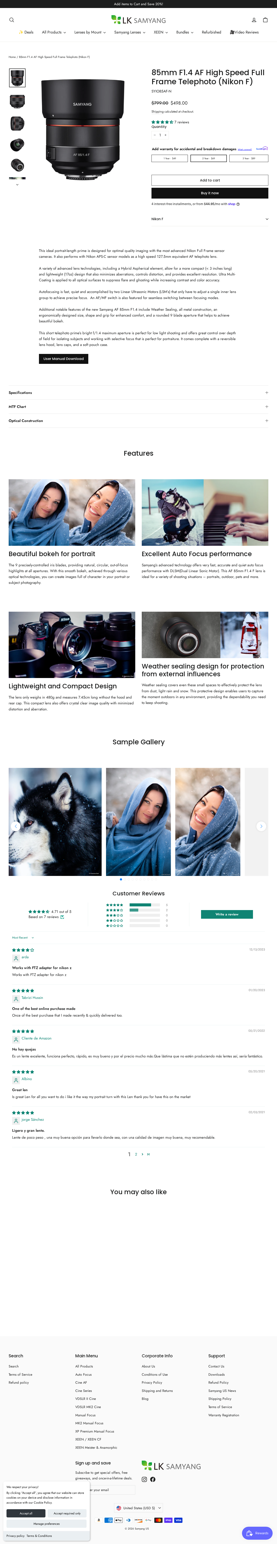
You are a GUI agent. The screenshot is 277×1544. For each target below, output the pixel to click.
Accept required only (67, 1513)
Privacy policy (15, 1536)
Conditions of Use (155, 1374)
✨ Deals (26, 32)
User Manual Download (63, 358)
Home (12, 57)
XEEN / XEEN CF (88, 1439)
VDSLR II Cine (85, 1398)
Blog (145, 1398)
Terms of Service (20, 1374)
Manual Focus (85, 1415)
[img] (23, 950)
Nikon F (157, 219)
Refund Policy (218, 1382)
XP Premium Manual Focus (94, 1431)
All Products (52, 32)
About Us (148, 1366)
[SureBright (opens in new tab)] (262, 148)
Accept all (26, 1513)
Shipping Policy (219, 1398)
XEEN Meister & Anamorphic (96, 1447)
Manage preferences (47, 1524)
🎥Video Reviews (244, 32)
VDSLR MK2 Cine (88, 1406)
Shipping (157, 111)
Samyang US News (222, 1390)
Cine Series (83, 1390)
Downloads (216, 1374)
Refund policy (19, 1382)
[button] (162, 122)
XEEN (159, 32)
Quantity (159, 127)
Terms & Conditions (39, 1536)
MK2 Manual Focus (89, 1423)
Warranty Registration (223, 1415)
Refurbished (211, 32)
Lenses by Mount (88, 32)
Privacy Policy (152, 1382)
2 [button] (136, 1154)
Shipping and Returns (157, 1390)
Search (14, 1366)
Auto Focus (83, 1374)
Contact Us (216, 1366)
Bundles (183, 32)
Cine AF (81, 1382)
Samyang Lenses (128, 32)
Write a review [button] (227, 914)
